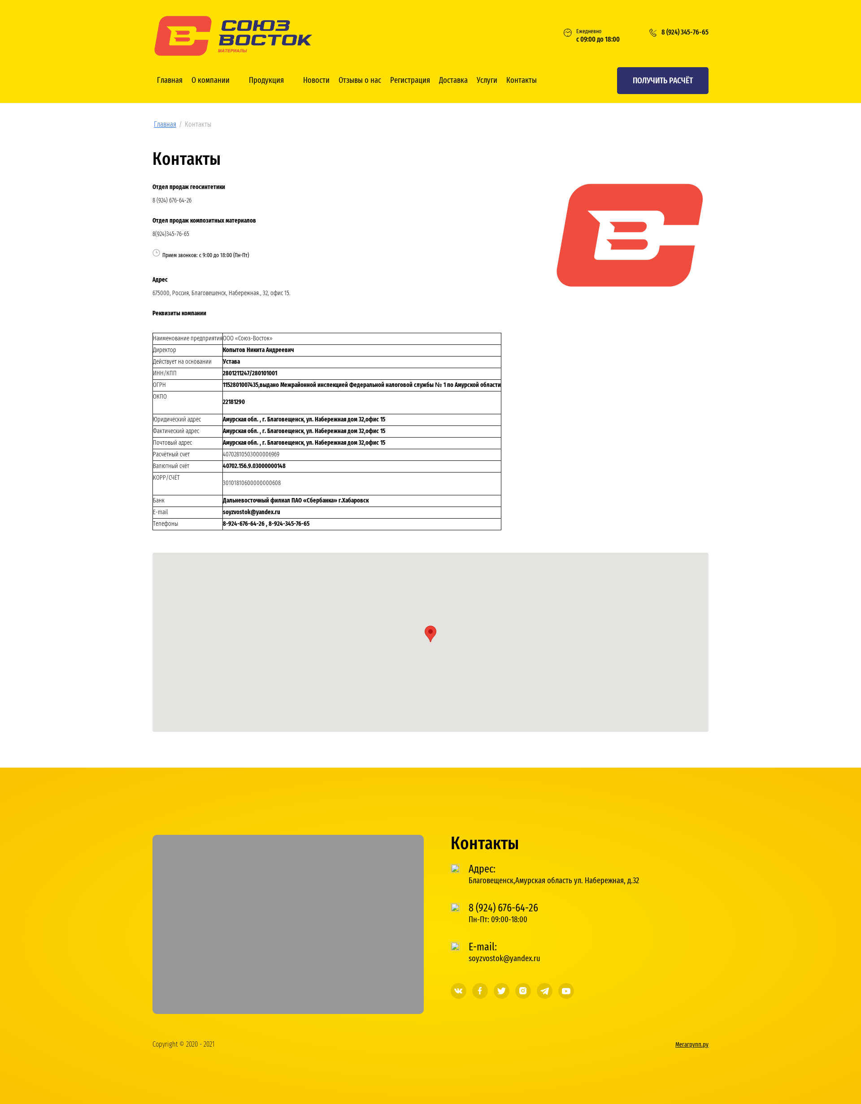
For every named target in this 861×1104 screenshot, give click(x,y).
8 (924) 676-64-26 (171, 201)
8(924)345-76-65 (170, 234)
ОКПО (160, 397)
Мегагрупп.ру (692, 1045)
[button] (663, 80)
